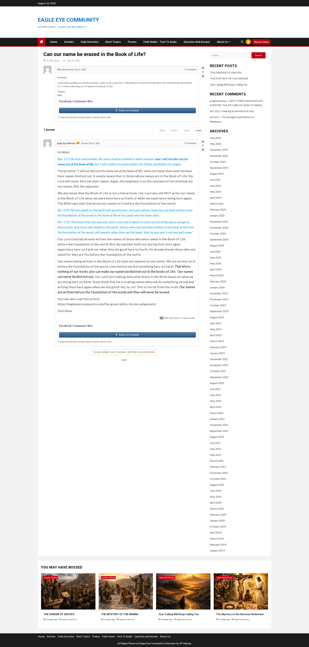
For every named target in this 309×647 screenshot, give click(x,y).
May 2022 (215, 400)
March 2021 (217, 460)
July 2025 (215, 179)
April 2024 (216, 269)
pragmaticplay (218, 100)
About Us (222, 41)
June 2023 (215, 323)
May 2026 (215, 143)
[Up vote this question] (203, 68)
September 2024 (219, 239)
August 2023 (217, 317)
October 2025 (218, 161)
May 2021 (215, 454)
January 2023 (217, 353)
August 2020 (217, 484)
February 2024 (218, 281)
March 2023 (217, 341)
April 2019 (216, 532)
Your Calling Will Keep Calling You (228, 84)
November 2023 (219, 299)
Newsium (170, 643)
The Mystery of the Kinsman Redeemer (240, 614)
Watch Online (261, 42)
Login (124, 359)
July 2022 (215, 388)
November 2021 (219, 424)
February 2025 (218, 209)
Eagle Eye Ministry (69, 619)
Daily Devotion (89, 41)
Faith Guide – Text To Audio (160, 41)
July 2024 (215, 251)
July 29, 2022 (106, 342)
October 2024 (218, 233)
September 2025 (219, 167)
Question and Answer (197, 41)
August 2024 (217, 245)
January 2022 (217, 418)
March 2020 (217, 508)
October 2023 (218, 305)
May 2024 (215, 263)
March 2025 (217, 203)
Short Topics (113, 41)
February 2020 (218, 514)
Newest (174, 130)
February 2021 (218, 466)
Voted (186, 130)
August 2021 (217, 436)
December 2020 (219, 472)
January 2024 (217, 287)
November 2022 (219, 365)
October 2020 (218, 478)
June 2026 (215, 137)
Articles (69, 41)
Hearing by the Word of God (238, 111)
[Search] (242, 42)
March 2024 (217, 275)
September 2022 (219, 377)
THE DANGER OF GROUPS (225, 72)
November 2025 (219, 155)
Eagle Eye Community (68, 20)
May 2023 (215, 329)
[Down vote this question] (203, 76)
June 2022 (215, 394)
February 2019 (218, 544)
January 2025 (217, 215)
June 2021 (215, 448)
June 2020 (215, 490)
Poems (132, 41)
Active (199, 130)
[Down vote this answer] (203, 150)
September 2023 (219, 311)
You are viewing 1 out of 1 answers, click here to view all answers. (124, 352)
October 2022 (218, 370)
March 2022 (217, 412)
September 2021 (219, 430)
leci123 (214, 117)
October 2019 (218, 526)
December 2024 (219, 221)
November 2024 (219, 227)
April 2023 (216, 335)
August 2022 (217, 383)
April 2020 (216, 502)
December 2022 (219, 359)
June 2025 (215, 185)
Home (53, 41)
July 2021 (215, 442)
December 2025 (219, 149)
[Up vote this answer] (203, 141)
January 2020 (217, 520)
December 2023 (219, 293)
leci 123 (214, 111)
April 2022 (216, 406)
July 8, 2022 (105, 117)
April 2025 (216, 197)
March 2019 (217, 538)
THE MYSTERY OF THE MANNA (229, 78)
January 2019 (217, 550)
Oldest (162, 130)
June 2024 (215, 257)
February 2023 (218, 347)
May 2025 (215, 191)
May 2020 (215, 496)
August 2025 (217, 173)
